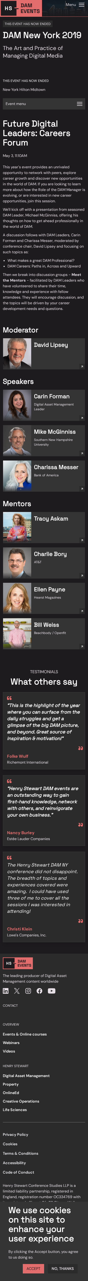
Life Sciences (15, 1109)
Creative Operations (21, 1101)
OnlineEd (11, 1092)
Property (11, 1084)
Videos (9, 1051)
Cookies (10, 1143)
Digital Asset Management (26, 1075)
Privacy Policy (15, 1134)
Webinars (11, 1042)
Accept (33, 1268)
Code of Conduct (18, 1172)
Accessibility (14, 1162)
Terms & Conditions (20, 1153)
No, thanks (63, 1268)
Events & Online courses (25, 1034)
